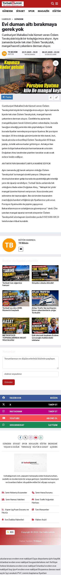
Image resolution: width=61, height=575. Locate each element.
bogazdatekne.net (39, 562)
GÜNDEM (7, 11)
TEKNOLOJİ (26, 447)
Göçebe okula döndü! (43, 283)
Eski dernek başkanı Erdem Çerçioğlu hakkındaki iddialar (45, 337)
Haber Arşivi (41, 520)
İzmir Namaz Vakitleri (15, 500)
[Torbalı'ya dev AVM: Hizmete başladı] (15, 298)
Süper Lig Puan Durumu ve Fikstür (15, 511)
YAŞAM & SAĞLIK (11, 447)
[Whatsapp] (40, 437)
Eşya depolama (40, 559)
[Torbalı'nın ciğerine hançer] (15, 273)
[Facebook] (20, 437)
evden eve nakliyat (26, 566)
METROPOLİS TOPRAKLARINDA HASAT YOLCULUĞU (14, 337)
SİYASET (20, 11)
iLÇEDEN (53, 447)
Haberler (6, 19)
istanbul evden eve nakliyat (14, 562)
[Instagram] (30, 437)
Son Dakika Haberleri (14, 520)
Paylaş (8, 97)
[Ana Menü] (56, 4)
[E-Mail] (20, 249)
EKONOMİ (52, 444)
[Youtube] (35, 437)
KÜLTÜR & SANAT (40, 447)
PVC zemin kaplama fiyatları (32, 573)
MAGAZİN (43, 11)
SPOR (31, 11)
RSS (11, 532)
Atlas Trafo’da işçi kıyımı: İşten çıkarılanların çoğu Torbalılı (44, 310)
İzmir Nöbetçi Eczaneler (16, 493)
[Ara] (52, 4)
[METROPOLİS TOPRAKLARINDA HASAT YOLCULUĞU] (15, 325)
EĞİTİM (56, 11)
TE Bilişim (37, 541)
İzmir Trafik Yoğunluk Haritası (43, 501)
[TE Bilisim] (9, 245)
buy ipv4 (13, 569)
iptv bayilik (54, 559)
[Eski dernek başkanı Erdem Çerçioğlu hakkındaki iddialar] (45, 325)
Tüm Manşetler (42, 510)
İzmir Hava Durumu (44, 493)
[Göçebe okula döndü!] (45, 273)
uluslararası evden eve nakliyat (16, 559)
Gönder (8, 382)
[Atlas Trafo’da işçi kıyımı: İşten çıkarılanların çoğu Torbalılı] (45, 298)
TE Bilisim (23, 243)
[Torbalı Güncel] (13, 4)
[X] (25, 437)
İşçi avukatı (11, 573)
